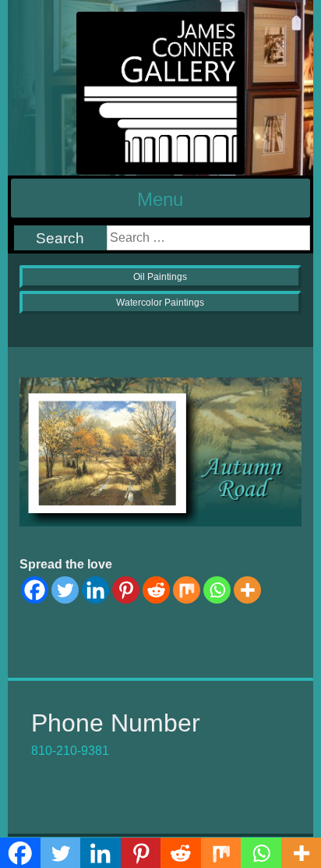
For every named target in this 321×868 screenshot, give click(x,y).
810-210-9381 (70, 750)
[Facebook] (34, 590)
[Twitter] (65, 590)
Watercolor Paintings (160, 302)
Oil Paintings (160, 276)
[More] (247, 590)
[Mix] (186, 590)
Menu (160, 199)
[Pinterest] (125, 590)
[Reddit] (156, 590)
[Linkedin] (95, 590)
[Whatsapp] (217, 590)
